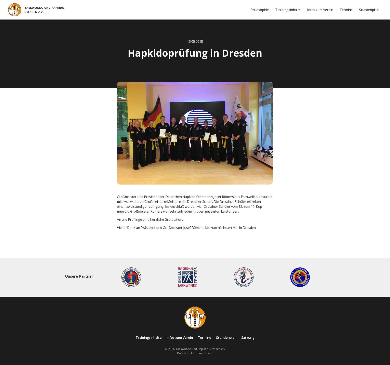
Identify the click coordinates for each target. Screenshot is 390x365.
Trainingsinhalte (288, 10)
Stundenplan (369, 10)
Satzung (247, 337)
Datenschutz (185, 353)
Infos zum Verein (320, 10)
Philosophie (260, 10)
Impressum (205, 353)
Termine (346, 10)
